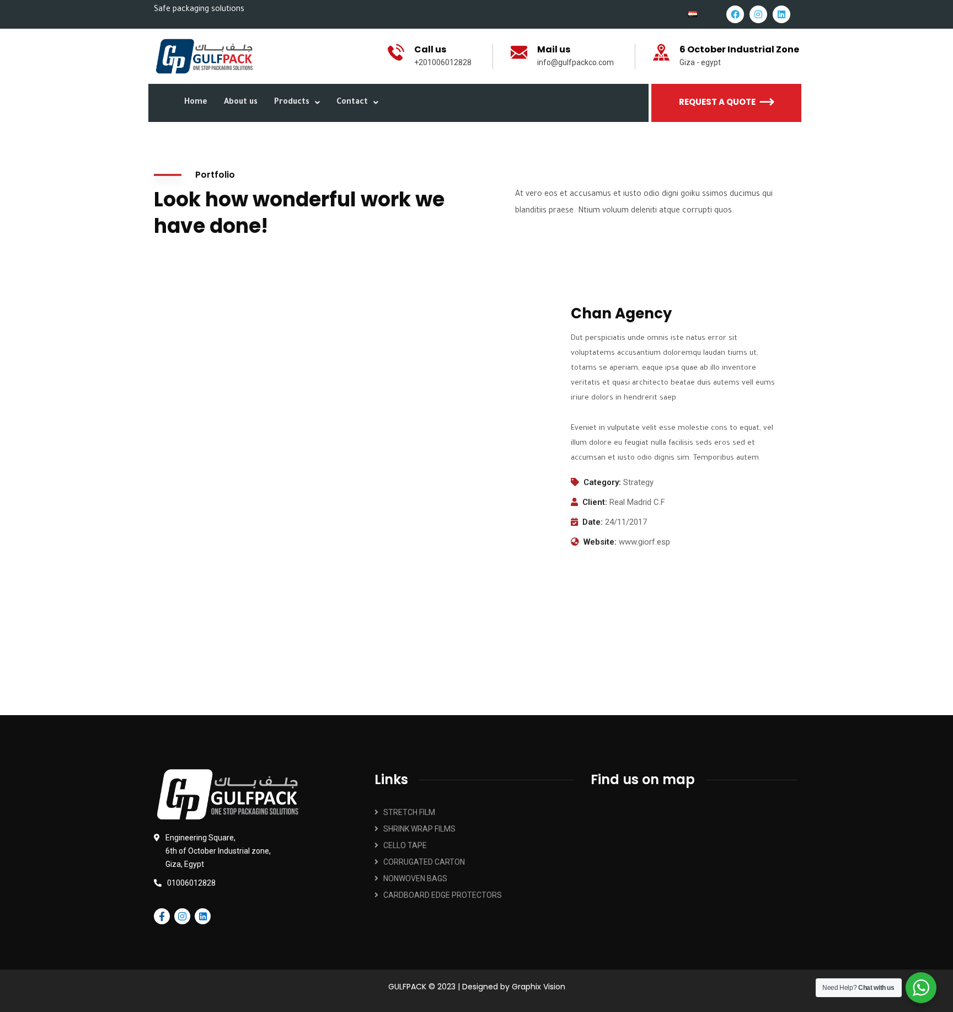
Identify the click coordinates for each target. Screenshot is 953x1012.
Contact (352, 102)
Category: (602, 482)
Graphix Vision (538, 986)
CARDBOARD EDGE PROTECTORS (442, 895)
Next (782, 588)
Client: (594, 502)
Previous (170, 588)
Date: (592, 522)
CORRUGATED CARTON (424, 861)
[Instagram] (758, 14)
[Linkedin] (781, 14)
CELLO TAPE (405, 845)
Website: (600, 542)
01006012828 (191, 882)
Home (195, 102)
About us (241, 102)
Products (291, 102)
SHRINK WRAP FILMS (419, 828)
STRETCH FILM (409, 812)
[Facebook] (735, 14)
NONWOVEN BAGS (415, 878)
